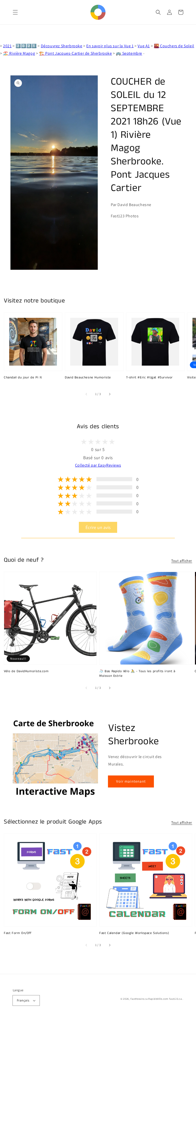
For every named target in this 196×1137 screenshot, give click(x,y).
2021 (7, 46)
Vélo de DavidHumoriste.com (26, 671)
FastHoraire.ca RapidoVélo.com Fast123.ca (156, 998)
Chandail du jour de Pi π (23, 377)
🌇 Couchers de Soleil (174, 46)
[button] (15, 12)
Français (23, 1000)
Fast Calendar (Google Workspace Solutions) (134, 933)
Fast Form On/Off (18, 933)
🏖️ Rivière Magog (19, 53)
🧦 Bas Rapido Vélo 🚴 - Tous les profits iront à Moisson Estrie (137, 673)
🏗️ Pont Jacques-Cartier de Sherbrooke (75, 53)
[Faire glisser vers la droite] (109, 394)
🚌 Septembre (129, 53)
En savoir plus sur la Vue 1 (109, 46)
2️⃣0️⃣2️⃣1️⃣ (26, 46)
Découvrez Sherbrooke (61, 46)
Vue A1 (144, 46)
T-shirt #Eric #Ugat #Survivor (149, 377)
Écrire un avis (98, 527)
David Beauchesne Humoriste (88, 377)
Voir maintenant (131, 781)
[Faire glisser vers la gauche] (86, 394)
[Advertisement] (98, 1078)
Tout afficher (181, 560)
